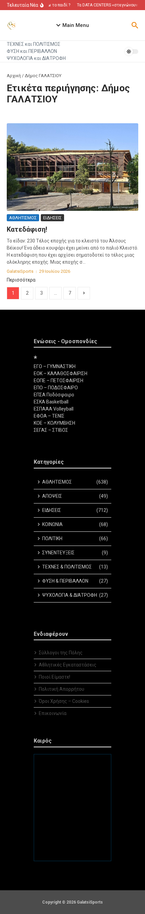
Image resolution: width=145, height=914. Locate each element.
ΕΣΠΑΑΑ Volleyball (54, 409)
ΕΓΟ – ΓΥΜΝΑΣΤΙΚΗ (55, 366)
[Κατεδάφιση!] (72, 167)
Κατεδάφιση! (27, 229)
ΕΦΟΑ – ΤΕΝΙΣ (49, 416)
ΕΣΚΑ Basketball (51, 401)
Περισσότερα (21, 280)
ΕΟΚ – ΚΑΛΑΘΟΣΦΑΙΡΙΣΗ (60, 373)
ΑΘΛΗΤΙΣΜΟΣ (23, 217)
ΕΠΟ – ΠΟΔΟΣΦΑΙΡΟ (56, 387)
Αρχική (14, 75)
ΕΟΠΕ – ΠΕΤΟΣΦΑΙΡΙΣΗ (58, 380)
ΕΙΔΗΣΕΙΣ (52, 217)
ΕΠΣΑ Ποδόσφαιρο (54, 394)
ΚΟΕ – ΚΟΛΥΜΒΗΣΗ (54, 423)
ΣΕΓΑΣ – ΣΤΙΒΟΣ (51, 430)
